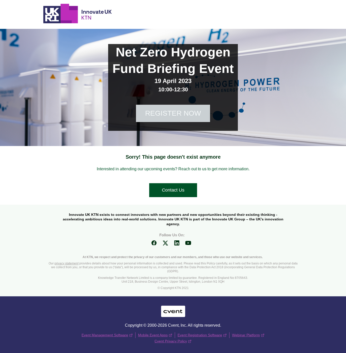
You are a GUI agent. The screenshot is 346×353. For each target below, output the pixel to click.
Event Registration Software (200, 335)
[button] (156, 244)
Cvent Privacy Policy (171, 341)
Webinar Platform (246, 335)
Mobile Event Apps (153, 335)
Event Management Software (105, 335)
